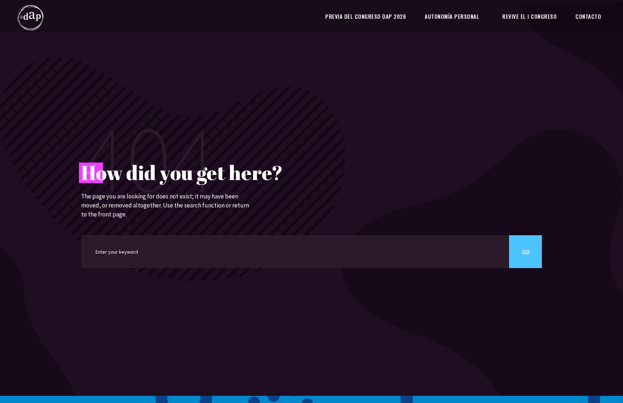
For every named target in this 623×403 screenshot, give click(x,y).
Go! (525, 252)
